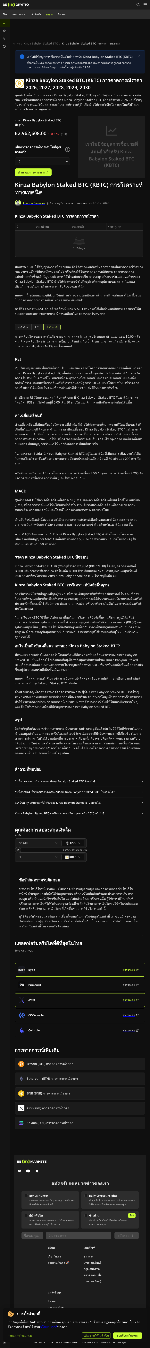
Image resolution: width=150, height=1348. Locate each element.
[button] (79, 781)
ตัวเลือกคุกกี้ (120, 1342)
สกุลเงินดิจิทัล (92, 1269)
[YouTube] (28, 1171)
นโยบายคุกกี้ (48, 1327)
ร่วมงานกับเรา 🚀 (58, 1262)
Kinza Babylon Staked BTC (41, 43)
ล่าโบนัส (36, 14)
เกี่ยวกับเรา (54, 1256)
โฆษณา (62, 14)
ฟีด (5, 14)
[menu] (5, 34)
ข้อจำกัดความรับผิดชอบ (95, 1342)
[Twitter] (19, 1171)
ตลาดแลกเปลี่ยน (94, 1275)
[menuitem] (5, 23)
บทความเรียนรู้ (92, 1262)
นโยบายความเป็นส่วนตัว (63, 1342)
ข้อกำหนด (39, 1342)
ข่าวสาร (89, 1256)
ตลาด (49, 14)
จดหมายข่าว (19, 14)
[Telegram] (36, 1171)
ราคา (16, 43)
